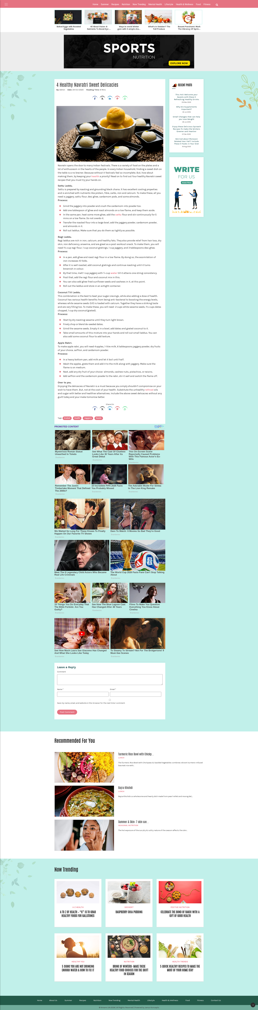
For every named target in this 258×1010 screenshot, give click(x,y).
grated (67, 418)
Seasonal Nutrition (128, 825)
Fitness (200, 1000)
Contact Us (216, 1000)
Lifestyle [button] (169, 4)
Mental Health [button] (155, 4)
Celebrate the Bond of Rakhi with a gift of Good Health (180, 914)
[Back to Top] (253, 1005)
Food (187, 1000)
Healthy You (78, 961)
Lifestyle (151, 1000)
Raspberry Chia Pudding (129, 912)
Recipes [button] (115, 4)
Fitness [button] (206, 4)
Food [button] (198, 4)
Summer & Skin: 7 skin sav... (133, 822)
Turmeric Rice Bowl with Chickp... (136, 754)
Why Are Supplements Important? (186, 108)
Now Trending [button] (139, 4)
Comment (61, 672)
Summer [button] (105, 4)
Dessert (129, 907)
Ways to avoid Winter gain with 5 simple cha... (128, 27)
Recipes (82, 1000)
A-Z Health (78, 907)
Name (60, 689)
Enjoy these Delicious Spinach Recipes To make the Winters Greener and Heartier (186, 129)
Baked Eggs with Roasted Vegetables (69, 27)
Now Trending (114, 1000)
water (114, 273)
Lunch (121, 758)
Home (95, 4)
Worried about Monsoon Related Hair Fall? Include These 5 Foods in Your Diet (186, 141)
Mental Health (134, 1000)
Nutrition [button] (126, 4)
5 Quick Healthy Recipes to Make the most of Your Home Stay (180, 968)
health (95, 176)
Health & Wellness (170, 1000)
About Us (53, 1000)
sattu (118, 214)
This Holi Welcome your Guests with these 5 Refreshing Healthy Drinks (186, 97)
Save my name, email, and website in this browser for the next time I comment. (91, 703)
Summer (68, 1000)
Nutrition (129, 961)
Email (113, 689)
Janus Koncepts (152, 1007)
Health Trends (180, 961)
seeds (98, 418)
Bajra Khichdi (125, 788)
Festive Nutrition (180, 907)
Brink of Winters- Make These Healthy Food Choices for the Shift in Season (129, 970)
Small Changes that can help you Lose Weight (186, 118)
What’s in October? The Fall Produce (159, 27)
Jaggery (88, 418)
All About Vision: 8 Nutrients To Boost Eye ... (99, 27)
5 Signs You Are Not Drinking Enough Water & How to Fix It (78, 968)
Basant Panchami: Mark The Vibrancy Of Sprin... (189, 27)
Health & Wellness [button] (184, 4)
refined (149, 389)
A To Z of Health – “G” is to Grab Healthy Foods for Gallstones (78, 914)
